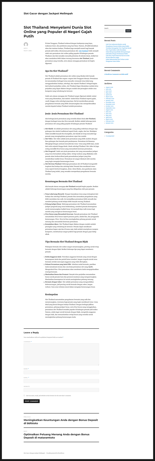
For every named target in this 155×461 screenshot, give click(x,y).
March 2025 (109, 119)
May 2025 (108, 115)
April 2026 (109, 95)
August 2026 (109, 87)
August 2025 (109, 110)
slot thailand (83, 51)
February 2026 (110, 98)
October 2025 (109, 106)
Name (26, 369)
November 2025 (110, 104)
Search (106, 28)
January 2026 (109, 100)
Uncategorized (110, 136)
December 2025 (110, 102)
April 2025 (109, 117)
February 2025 (110, 121)
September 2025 (110, 108)
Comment (28, 342)
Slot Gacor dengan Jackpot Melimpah (48, 13)
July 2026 (108, 89)
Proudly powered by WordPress (55, 453)
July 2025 (108, 112)
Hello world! (124, 74)
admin (26, 48)
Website (27, 386)
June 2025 (109, 113)
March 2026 (109, 96)
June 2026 (109, 91)
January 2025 (109, 123)
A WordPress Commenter (111, 74)
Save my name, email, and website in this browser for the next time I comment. (48, 395)
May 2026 (108, 93)
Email (26, 377)
